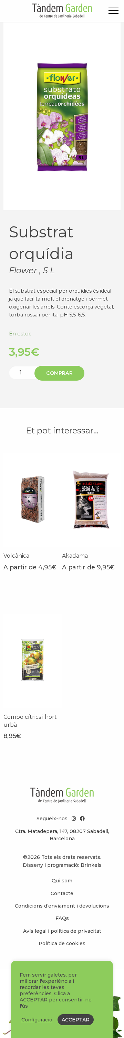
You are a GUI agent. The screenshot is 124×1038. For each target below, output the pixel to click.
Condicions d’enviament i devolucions (62, 906)
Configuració (36, 1020)
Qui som (62, 881)
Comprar (59, 373)
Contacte (62, 893)
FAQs (62, 918)
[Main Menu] (113, 12)
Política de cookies (62, 943)
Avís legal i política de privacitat (62, 931)
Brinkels (91, 865)
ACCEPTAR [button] (76, 1020)
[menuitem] (62, 880)
